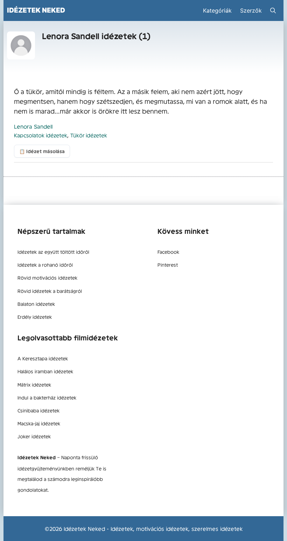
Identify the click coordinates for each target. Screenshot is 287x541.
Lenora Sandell (33, 126)
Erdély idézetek (35, 316)
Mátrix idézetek (34, 384)
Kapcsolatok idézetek (40, 135)
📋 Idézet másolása (42, 151)
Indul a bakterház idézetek (47, 397)
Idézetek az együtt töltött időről (53, 251)
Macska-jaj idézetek (39, 423)
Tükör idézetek (88, 135)
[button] (273, 10)
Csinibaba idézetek (38, 410)
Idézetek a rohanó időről (45, 264)
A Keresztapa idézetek (43, 358)
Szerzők (251, 10)
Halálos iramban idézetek (45, 371)
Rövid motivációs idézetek (47, 277)
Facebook (168, 251)
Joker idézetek (34, 436)
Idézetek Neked (36, 10)
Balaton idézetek (36, 303)
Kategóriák (217, 10)
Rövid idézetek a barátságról (50, 291)
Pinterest (168, 264)
